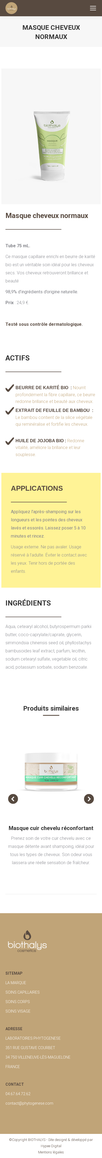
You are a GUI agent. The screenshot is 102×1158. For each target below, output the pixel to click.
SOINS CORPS (17, 1002)
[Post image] (51, 772)
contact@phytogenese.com (29, 1103)
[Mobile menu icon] (93, 8)
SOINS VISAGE (17, 1011)
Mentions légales (51, 1152)
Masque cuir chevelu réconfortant (51, 828)
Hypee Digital (51, 1146)
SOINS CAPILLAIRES (22, 992)
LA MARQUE (15, 983)
